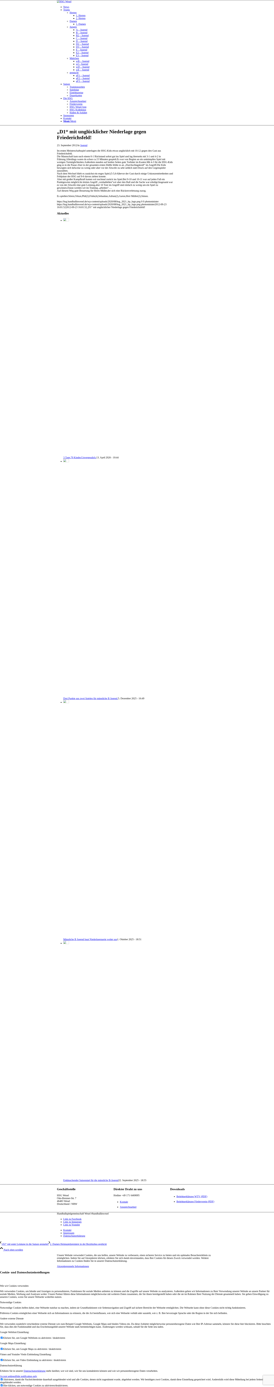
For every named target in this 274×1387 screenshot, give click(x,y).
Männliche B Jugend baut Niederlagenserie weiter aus (90, 939)
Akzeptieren (63, 1266)
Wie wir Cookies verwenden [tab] (14, 1285)
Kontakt (124, 1202)
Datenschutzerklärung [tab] (11, 1365)
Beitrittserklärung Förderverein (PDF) (195, 1201)
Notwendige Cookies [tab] (10, 1302)
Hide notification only (26, 1376)
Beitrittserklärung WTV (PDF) (191, 1196)
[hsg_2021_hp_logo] (64, 1)
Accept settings (7, 1376)
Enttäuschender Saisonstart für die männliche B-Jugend (90, 1180)
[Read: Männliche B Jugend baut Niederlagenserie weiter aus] (66, 702)
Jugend (83, 145)
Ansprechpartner (128, 1207)
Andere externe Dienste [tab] (12, 1318)
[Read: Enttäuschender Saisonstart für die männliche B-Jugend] (66, 943)
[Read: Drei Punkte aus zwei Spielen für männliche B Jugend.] (66, 461)
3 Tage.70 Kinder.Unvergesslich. (79, 457)
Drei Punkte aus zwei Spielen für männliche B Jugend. (90, 698)
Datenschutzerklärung (35, 1371)
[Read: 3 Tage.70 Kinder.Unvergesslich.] (66, 220)
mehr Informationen (79, 1266)
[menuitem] (140, 7)
